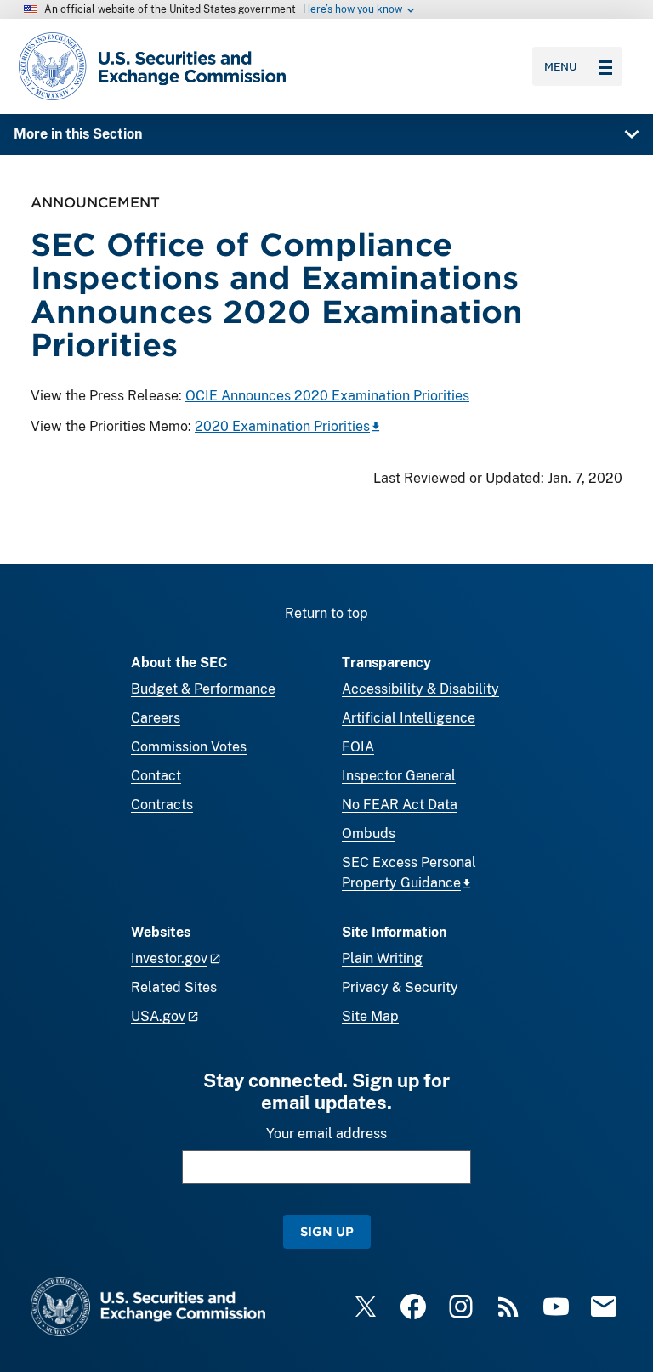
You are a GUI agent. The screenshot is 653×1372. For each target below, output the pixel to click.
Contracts (162, 805)
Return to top (326, 613)
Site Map (370, 1016)
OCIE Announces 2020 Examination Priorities (327, 396)
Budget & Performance (203, 689)
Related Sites (174, 987)
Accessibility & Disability (420, 689)
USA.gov (158, 1016)
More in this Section (78, 134)
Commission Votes (189, 747)
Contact (156, 776)
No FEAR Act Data (399, 805)
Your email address (326, 1133)
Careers (155, 718)
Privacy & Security (400, 987)
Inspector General (399, 776)
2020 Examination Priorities (282, 426)
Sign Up (327, 1231)
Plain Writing (382, 958)
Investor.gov (169, 958)
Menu (560, 66)
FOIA (358, 747)
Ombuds (368, 833)
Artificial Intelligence (408, 718)
